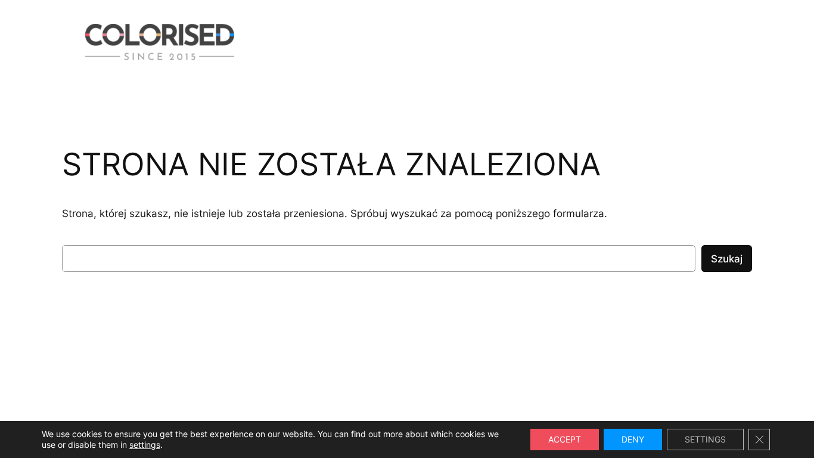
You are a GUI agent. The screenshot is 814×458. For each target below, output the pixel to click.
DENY (633, 439)
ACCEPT (564, 439)
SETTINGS (705, 439)
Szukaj (726, 259)
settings (144, 445)
